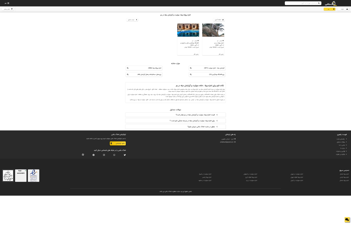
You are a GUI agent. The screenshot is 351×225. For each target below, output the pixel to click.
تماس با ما (342, 145)
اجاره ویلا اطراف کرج (251, 177)
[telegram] (94, 155)
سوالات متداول (341, 142)
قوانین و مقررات (340, 151)
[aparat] (83, 155)
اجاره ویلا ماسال (344, 180)
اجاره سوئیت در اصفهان (250, 174)
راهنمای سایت (341, 139)
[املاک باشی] (331, 3)
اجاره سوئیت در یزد (251, 180)
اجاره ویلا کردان (344, 177)
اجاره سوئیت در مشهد (205, 180)
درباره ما (342, 148)
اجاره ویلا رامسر (206, 177)
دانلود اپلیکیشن (120, 143)
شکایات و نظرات (340, 154)
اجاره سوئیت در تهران (297, 174)
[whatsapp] (114, 155)
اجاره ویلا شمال (344, 174)
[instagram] (104, 155)
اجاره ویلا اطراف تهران (297, 177)
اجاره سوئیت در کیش (297, 180)
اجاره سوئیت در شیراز (205, 174)
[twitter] (125, 155)
